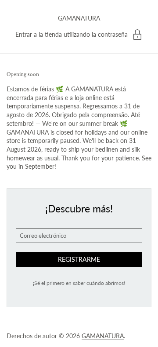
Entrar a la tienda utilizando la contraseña (71, 34)
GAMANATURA (79, 18)
